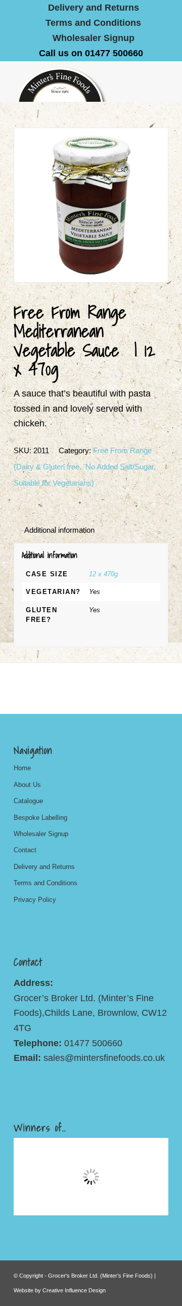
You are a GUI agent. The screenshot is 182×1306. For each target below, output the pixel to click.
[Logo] (76, 81)
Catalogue (28, 801)
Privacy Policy (35, 899)
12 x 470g (103, 574)
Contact (25, 850)
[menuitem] (94, 7)
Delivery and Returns (44, 866)
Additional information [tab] (59, 530)
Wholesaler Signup (93, 38)
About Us (27, 784)
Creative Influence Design (74, 1290)
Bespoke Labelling (40, 817)
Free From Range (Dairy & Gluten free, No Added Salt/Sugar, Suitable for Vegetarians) (85, 466)
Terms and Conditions (93, 23)
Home (22, 768)
